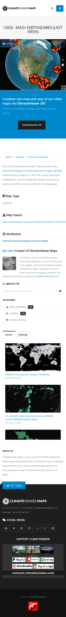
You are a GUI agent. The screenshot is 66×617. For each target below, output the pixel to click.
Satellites (17, 313)
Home (8, 157)
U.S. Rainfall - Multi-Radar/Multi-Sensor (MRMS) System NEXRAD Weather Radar (29, 417)
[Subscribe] (59, 291)
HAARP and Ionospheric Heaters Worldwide (27, 374)
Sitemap (20, 157)
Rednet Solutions (38, 597)
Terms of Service (20, 512)
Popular (23, 335)
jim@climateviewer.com (47, 276)
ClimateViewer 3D (31, 124)
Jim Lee (8, 251)
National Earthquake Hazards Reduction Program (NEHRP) (32, 170)
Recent (9, 335)
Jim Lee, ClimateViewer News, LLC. (41, 507)
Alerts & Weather (20, 307)
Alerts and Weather (38, 157)
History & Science (17, 319)
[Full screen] (63, 87)
